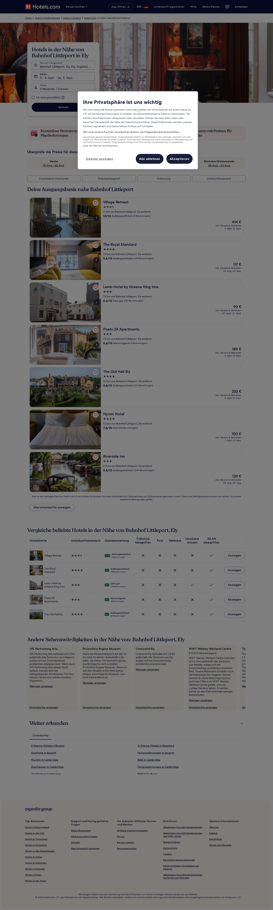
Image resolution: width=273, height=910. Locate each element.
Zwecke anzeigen (99, 159)
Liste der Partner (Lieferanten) (100, 145)
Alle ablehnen (149, 159)
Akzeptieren (179, 159)
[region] (137, 130)
